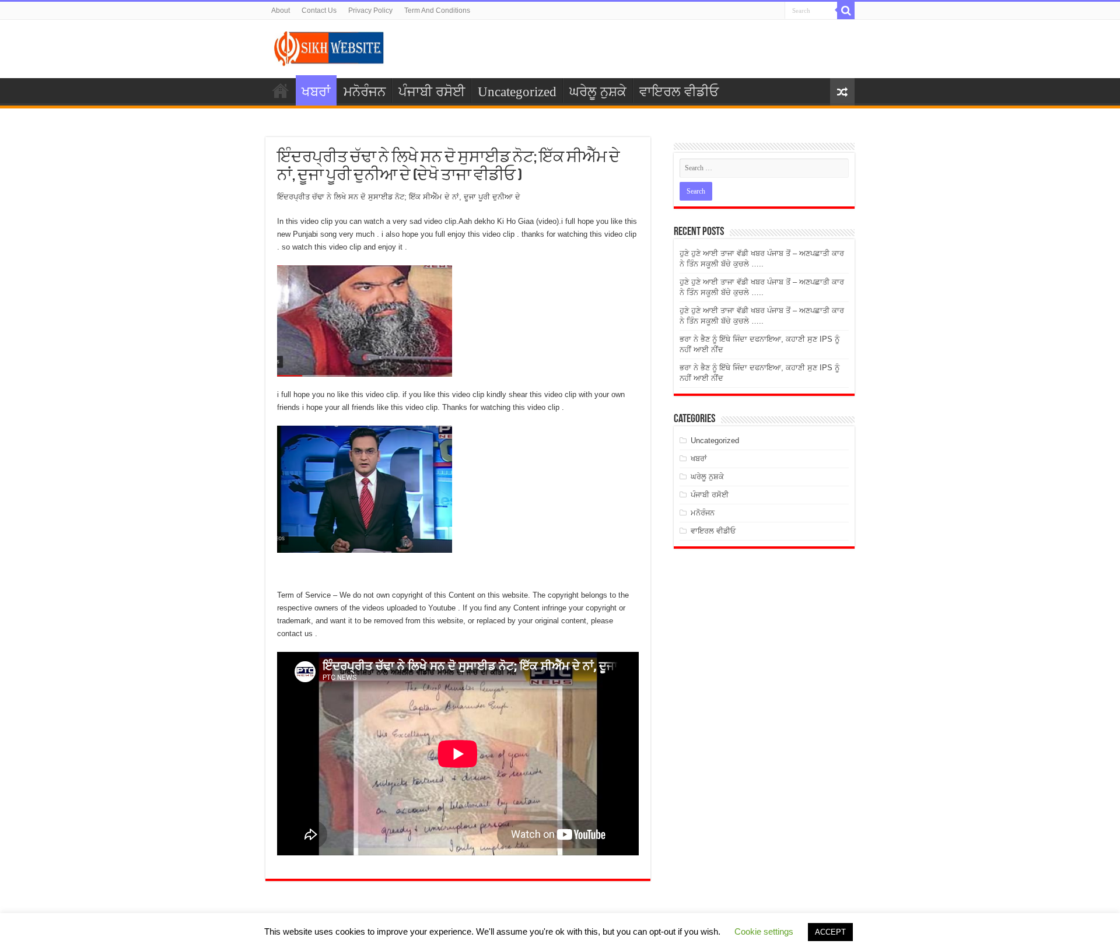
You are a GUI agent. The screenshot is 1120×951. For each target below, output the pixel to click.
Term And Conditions (437, 10)
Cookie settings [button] (763, 931)
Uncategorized (517, 92)
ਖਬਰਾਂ (316, 92)
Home (280, 90)
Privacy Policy (370, 10)
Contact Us (319, 10)
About (280, 10)
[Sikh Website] (329, 47)
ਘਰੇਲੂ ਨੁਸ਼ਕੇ (597, 92)
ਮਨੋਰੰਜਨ (365, 92)
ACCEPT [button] (830, 932)
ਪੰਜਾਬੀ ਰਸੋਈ (431, 92)
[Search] (846, 10)
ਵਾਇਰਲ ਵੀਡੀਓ (679, 92)
